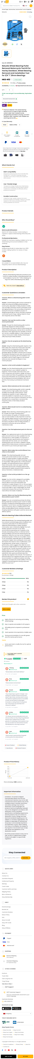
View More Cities (7, 984)
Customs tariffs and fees (9, 889)
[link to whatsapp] (12, 44)
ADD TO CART (8, 1056)
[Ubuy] (6, 2)
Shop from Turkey (19, 1034)
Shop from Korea (19, 1032)
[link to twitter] (21, 44)
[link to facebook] (17, 44)
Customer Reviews (7, 912)
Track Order (5, 886)
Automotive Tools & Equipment (24, 9)
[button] (21, 2)
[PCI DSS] (5, 1022)
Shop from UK (16, 1030)
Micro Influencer (6, 894)
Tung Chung (5, 981)
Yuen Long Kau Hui (7, 978)
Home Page (5, 9)
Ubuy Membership (7, 897)
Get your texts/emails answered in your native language (18, 995)
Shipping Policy (6, 892)
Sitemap (4, 884)
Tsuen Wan (5, 976)
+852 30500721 (8, 1001)
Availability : (5, 85)
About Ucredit (6, 920)
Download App (6, 907)
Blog (3, 925)
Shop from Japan (7, 1032)
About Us (4, 873)
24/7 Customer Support (13, 992)
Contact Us (5, 876)
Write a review (6, 609)
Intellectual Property (8, 881)
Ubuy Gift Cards (6, 922)
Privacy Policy (19, 1044)
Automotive (12, 9)
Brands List (5, 909)
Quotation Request (7, 878)
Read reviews (7, 663)
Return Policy (5, 915)
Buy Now (23, 151)
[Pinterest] (16, 1050)
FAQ (3, 917)
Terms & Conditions (8, 1044)
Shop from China (7, 1034)
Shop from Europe (8, 1037)
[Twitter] (13, 1050)
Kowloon (4, 973)
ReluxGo (4, 12)
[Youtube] (9, 1050)
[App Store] (6, 1009)
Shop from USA (7, 1030)
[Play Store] (16, 1009)
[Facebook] (3, 1050)
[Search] (31, 5)
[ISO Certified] (17, 1022)
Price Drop (18, 79)
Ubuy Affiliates (6, 928)
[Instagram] (6, 1050)
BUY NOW (25, 1056)
